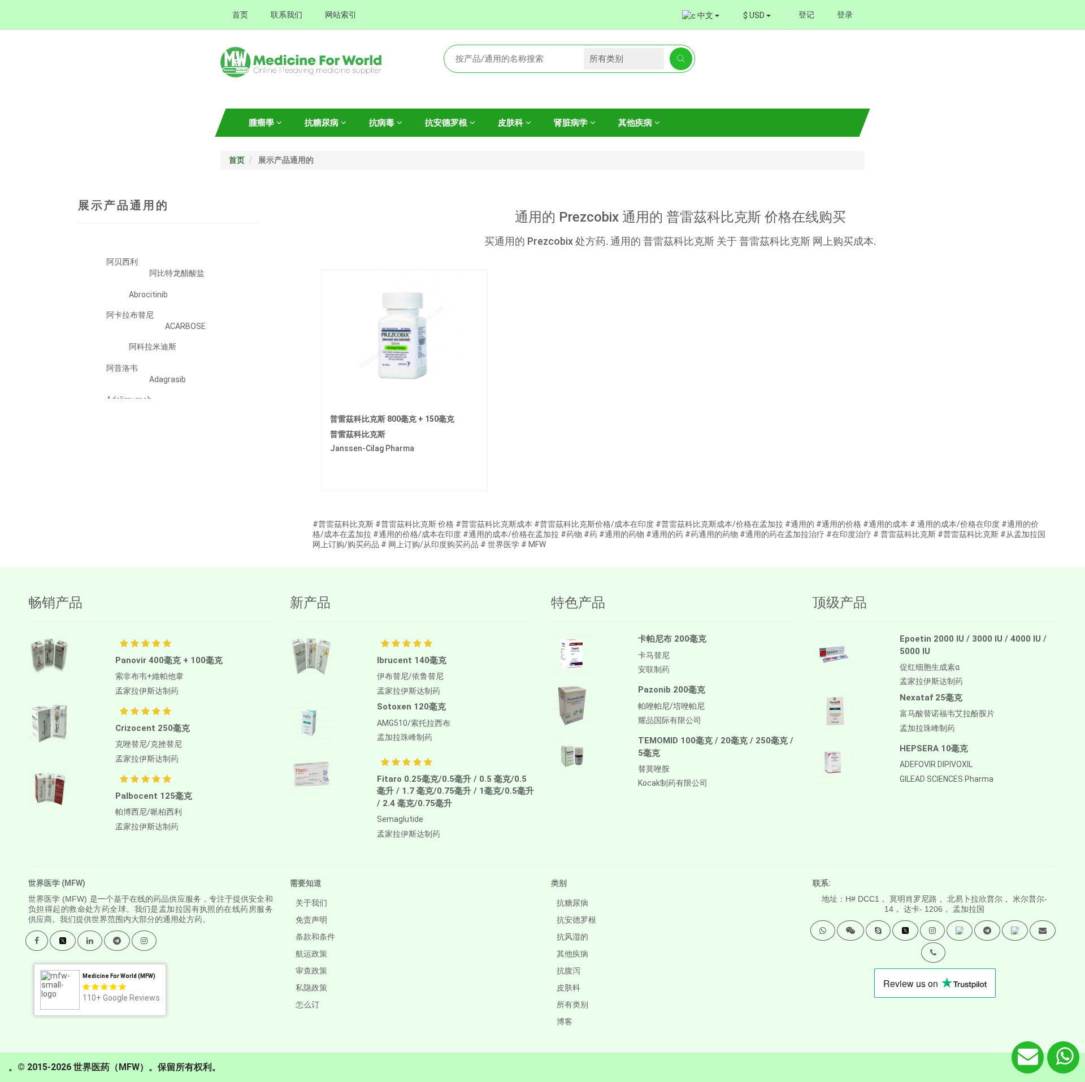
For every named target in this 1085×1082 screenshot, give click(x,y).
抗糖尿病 (323, 123)
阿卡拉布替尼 (130, 314)
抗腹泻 (568, 970)
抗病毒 (383, 123)
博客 (564, 1021)
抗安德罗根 (447, 123)
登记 (806, 14)
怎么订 (307, 1004)
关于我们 (311, 902)
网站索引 (341, 14)
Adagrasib (167, 379)
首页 (240, 14)
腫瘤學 (262, 123)
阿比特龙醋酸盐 (177, 273)
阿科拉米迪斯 (152, 346)
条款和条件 (315, 936)
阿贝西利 (122, 261)
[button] (823, 930)
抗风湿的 (572, 936)
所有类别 (572, 1004)
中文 (705, 15)
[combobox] (757, 15)
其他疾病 (636, 123)
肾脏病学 (572, 123)
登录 (845, 14)
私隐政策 (311, 987)
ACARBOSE (185, 326)
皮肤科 (512, 123)
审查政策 (311, 970)
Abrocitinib (148, 294)
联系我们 (286, 14)
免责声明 (311, 919)
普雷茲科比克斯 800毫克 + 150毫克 (392, 418)
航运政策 (311, 953)
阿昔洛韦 (122, 368)
